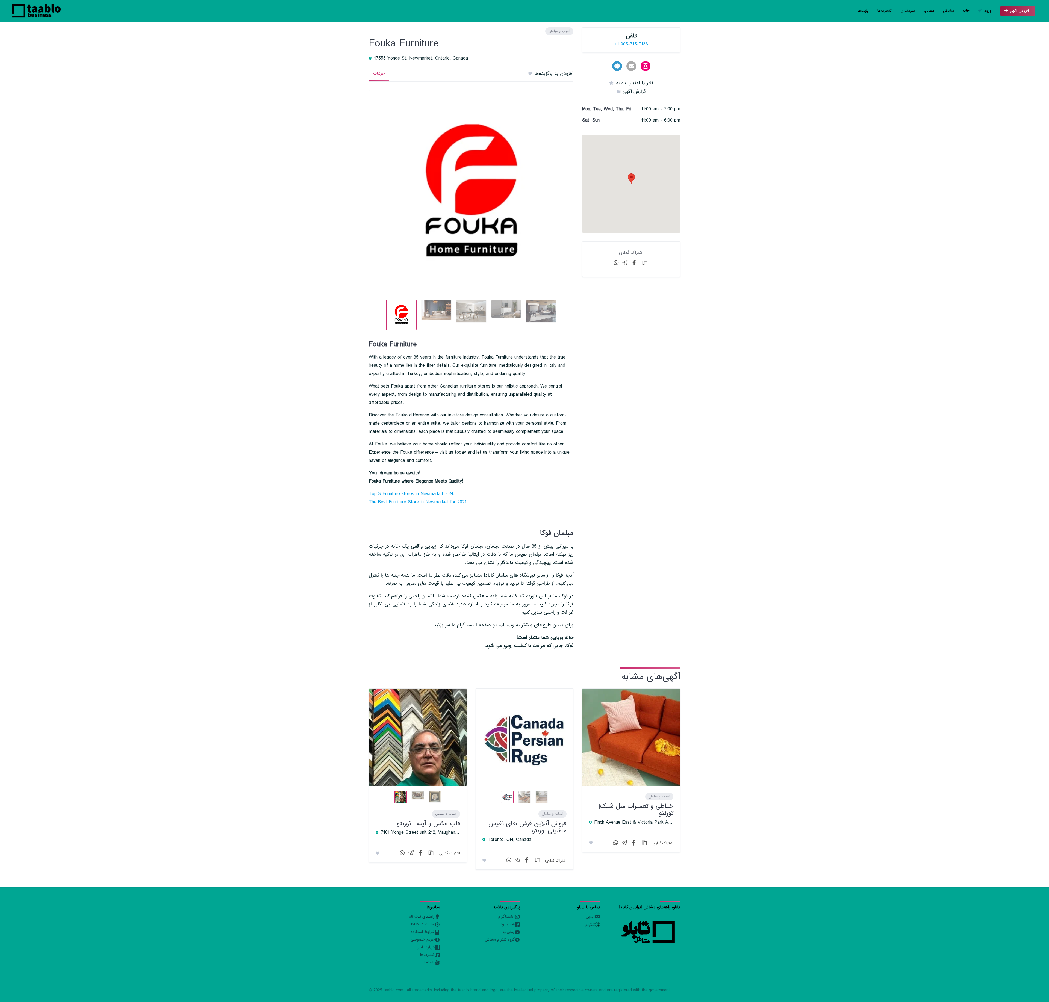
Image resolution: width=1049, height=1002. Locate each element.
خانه (966, 11)
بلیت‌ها (862, 11)
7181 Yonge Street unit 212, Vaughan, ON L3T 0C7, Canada (420, 832)
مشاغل (948, 11)
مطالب (929, 11)
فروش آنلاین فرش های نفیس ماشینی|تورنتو (527, 827)
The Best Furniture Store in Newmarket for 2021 (418, 502)
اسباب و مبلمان (559, 31)
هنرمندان (908, 11)
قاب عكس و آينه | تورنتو (428, 823)
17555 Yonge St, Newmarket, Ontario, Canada (421, 58)
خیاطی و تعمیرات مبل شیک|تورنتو (636, 809)
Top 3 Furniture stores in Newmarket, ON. (411, 494)
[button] (631, 178)
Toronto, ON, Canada (509, 840)
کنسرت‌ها (884, 11)
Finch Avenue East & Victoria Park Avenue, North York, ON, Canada (633, 822)
